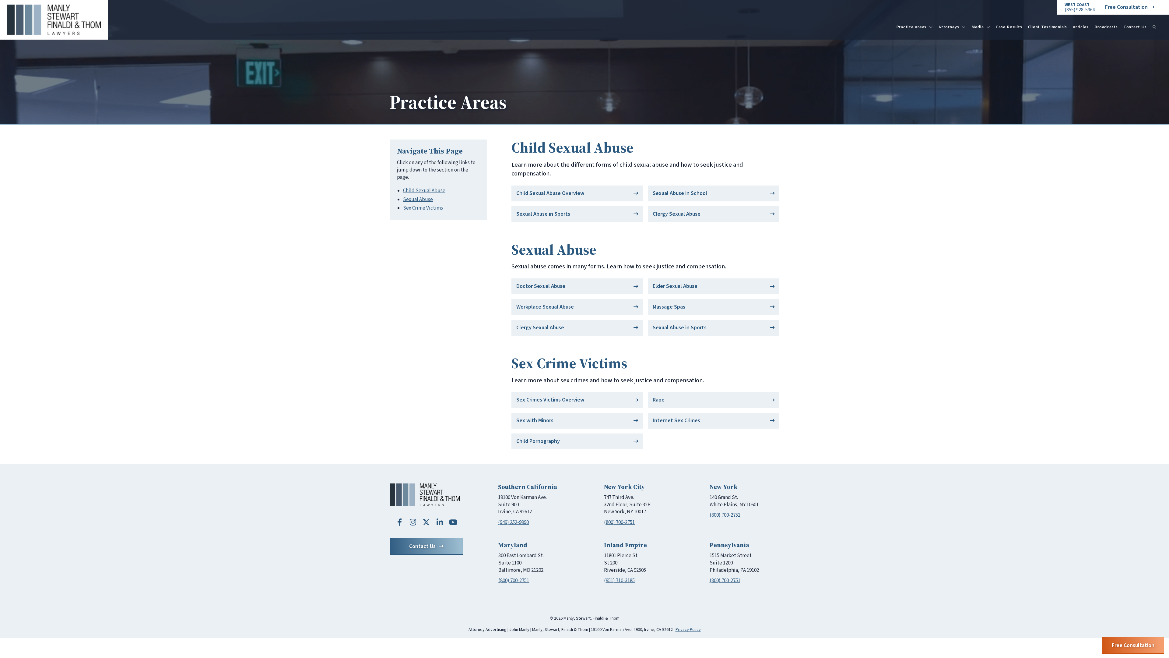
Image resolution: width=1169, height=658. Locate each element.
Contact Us (1135, 27)
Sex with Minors (534, 420)
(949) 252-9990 (513, 522)
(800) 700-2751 (619, 522)
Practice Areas (911, 27)
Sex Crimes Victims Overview (550, 400)
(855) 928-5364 (1080, 7)
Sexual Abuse (418, 199)
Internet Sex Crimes (676, 420)
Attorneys (949, 27)
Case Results (1009, 27)
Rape (659, 400)
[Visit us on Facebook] (399, 522)
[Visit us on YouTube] (453, 522)
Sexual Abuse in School (680, 193)
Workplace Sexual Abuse (545, 307)
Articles (1081, 27)
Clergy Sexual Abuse (676, 214)
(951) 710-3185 (619, 580)
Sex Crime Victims (423, 208)
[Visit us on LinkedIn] (440, 522)
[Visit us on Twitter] (426, 522)
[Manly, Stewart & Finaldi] (425, 494)
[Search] (1154, 27)
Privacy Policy (688, 630)
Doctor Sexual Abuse (540, 286)
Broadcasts (1106, 27)
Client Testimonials (1047, 27)
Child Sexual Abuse (424, 190)
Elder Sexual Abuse (675, 286)
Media (977, 27)
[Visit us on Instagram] (413, 522)
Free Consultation (1126, 7)
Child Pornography (538, 441)
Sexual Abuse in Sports (543, 214)
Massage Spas (669, 307)
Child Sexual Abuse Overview (550, 193)
